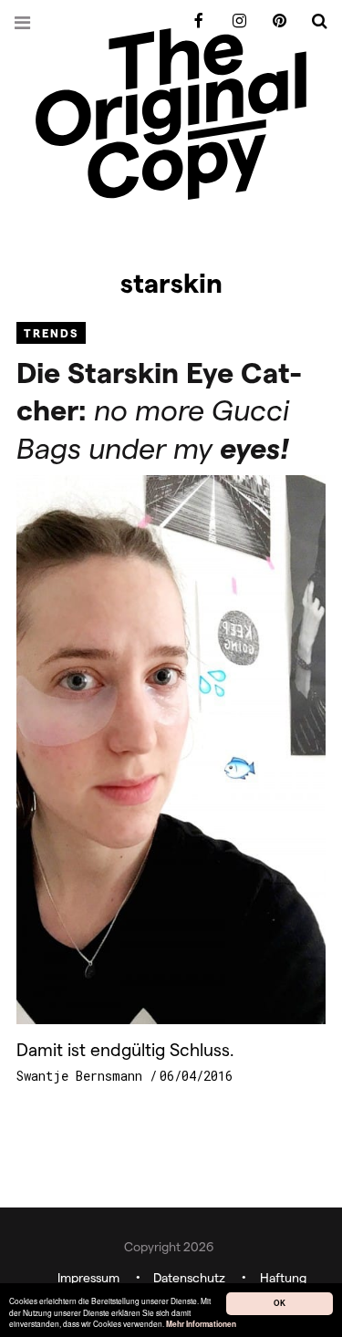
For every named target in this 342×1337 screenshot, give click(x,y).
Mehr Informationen (201, 1325)
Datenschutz (189, 1277)
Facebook (192, 21)
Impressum (88, 1277)
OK (279, 1303)
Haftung (283, 1277)
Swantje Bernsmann (83, 1075)
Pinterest (272, 21)
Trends (51, 332)
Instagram (232, 21)
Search (313, 21)
